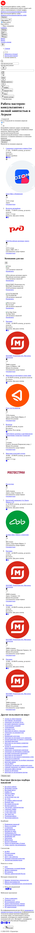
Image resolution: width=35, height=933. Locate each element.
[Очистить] (3, 68)
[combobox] (10, 64)
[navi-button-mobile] (3, 44)
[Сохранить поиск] (3, 73)
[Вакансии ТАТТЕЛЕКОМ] (19, 395)
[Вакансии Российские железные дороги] (19, 229)
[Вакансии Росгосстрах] (19, 472)
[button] (3, 38)
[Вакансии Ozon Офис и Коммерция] (19, 176)
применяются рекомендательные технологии (17, 911)
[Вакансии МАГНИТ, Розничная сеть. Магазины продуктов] (19, 343)
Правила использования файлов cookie (14, 15)
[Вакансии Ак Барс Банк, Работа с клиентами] (19, 522)
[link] (4, 34)
